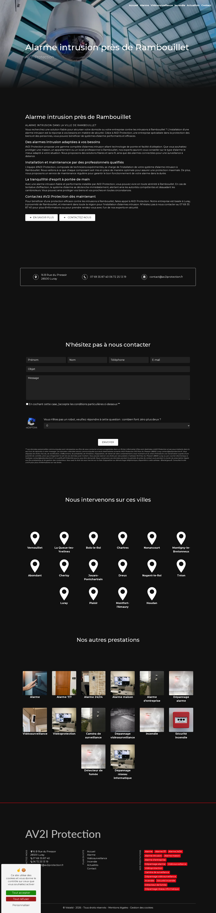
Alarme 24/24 (175, 851)
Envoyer (108, 442)
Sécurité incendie (166, 880)
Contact (206, 5)
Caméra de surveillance (157, 872)
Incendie (180, 5)
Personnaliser (21, 905)
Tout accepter (21, 892)
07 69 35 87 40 (99, 276)
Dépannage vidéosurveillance (160, 876)
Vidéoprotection (153, 868)
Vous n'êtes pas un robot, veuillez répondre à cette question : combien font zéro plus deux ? (102, 419)
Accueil (133, 5)
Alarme (144, 5)
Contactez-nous (79, 217)
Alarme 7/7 (160, 851)
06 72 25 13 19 (117, 276)
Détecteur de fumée (156, 885)
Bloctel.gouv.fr (166, 460)
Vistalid (69, 907)
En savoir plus (43, 217)
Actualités (193, 5)
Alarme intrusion (153, 856)
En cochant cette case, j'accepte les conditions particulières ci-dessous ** (74, 404)
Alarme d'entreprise (155, 860)
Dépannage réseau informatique (162, 889)
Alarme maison (172, 856)
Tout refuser (21, 899)
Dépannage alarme (155, 864)
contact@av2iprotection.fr (166, 276)
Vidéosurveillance (162, 5)
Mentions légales (118, 907)
